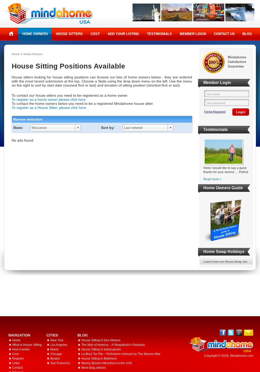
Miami (54, 349)
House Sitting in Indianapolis (101, 349)
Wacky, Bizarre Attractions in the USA (106, 363)
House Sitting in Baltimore (99, 358)
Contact (17, 367)
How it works (21, 349)
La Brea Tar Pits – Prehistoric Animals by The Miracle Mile (120, 354)
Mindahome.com (241, 356)
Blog (247, 34)
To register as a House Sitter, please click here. (49, 108)
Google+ (239, 332)
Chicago (56, 354)
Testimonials (159, 34)
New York (56, 340)
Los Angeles (58, 345)
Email (248, 333)
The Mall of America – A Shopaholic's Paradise (113, 345)
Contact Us (224, 34)
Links (16, 363)
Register (18, 358)
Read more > (212, 179)
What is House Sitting (27, 345)
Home (11, 34)
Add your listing (123, 34)
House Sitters (69, 34)
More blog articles (93, 367)
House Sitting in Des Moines (100, 340)
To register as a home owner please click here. (49, 99)
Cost (95, 34)
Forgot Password (214, 111)
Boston (55, 358)
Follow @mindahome (231, 332)
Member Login (193, 34)
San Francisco (60, 363)
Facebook (223, 332)
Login (240, 112)
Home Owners (35, 34)
